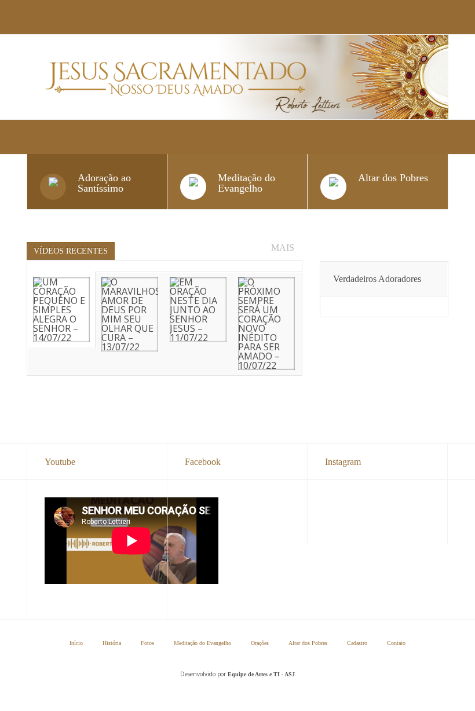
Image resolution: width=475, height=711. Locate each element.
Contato (396, 643)
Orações (260, 643)
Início (76, 643)
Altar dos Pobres (307, 643)
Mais (282, 247)
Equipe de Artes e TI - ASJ (261, 674)
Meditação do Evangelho (202, 643)
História (112, 643)
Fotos (147, 643)
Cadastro (357, 643)
